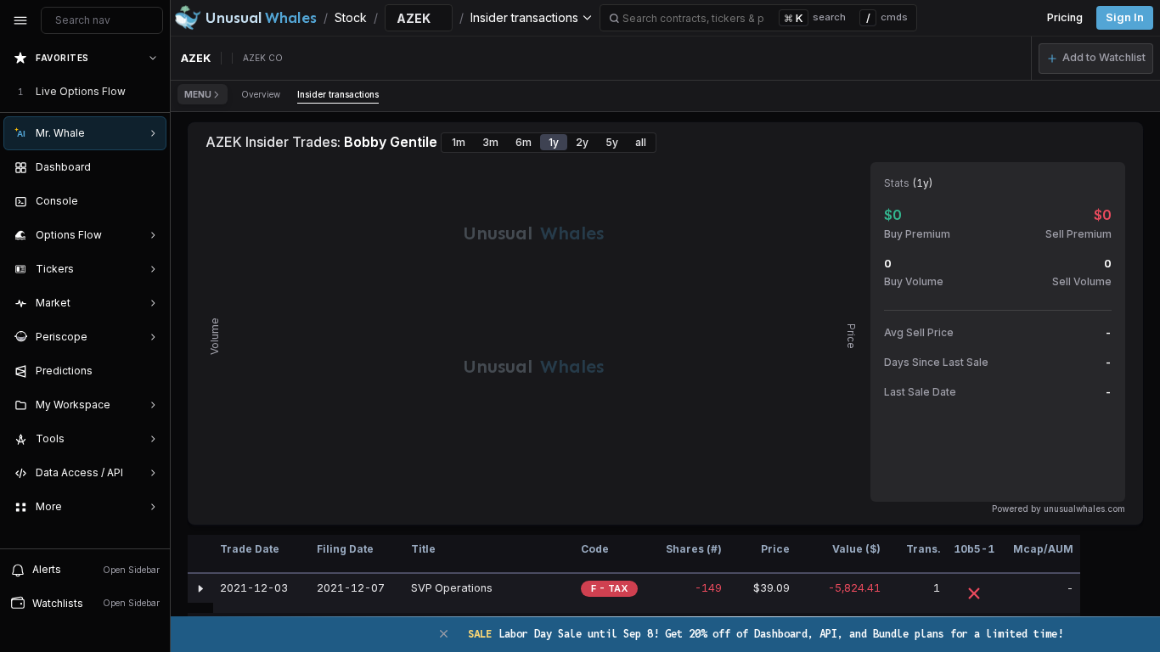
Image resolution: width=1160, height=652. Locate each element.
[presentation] (85, 294)
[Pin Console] (149, 201)
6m (523, 142)
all (640, 142)
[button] (1096, 59)
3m (490, 142)
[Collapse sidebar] (20, 20)
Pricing (1065, 17)
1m (458, 142)
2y (582, 142)
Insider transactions (338, 94)
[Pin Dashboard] (149, 167)
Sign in (1125, 17)
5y (611, 142)
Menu (197, 94)
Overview (260, 94)
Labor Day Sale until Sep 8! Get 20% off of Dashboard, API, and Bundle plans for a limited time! (765, 634)
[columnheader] (200, 554)
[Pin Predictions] (149, 371)
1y (554, 142)
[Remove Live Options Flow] (154, 92)
